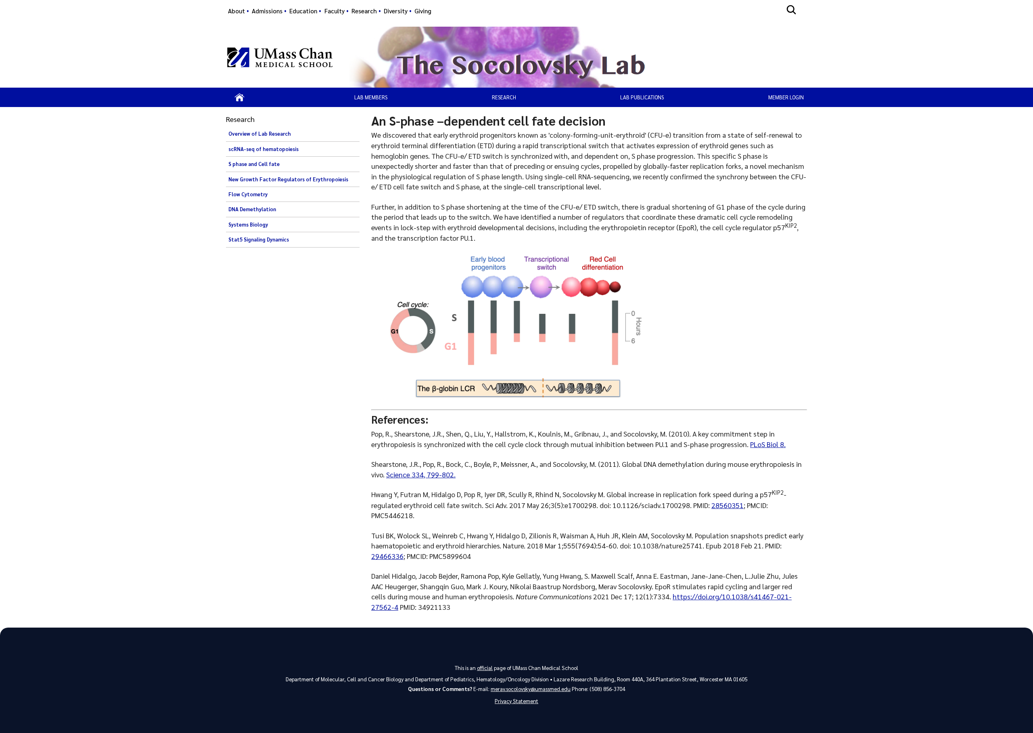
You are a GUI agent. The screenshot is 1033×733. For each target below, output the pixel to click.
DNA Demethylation (252, 209)
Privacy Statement (516, 700)
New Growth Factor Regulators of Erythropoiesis (288, 179)
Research (364, 11)
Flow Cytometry (248, 194)
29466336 (387, 556)
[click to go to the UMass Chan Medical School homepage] (280, 57)
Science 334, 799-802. (421, 474)
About (236, 11)
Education (303, 11)
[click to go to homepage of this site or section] (574, 57)
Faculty (334, 11)
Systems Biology (248, 224)
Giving (422, 11)
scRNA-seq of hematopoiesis (263, 149)
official (485, 667)
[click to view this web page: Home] (239, 97)
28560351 (727, 505)
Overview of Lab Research (259, 133)
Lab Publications (642, 97)
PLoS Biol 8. (768, 444)
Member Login (786, 97)
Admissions (267, 11)
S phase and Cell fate (254, 164)
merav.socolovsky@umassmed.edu (531, 688)
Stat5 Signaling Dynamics (258, 239)
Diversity (396, 11)
